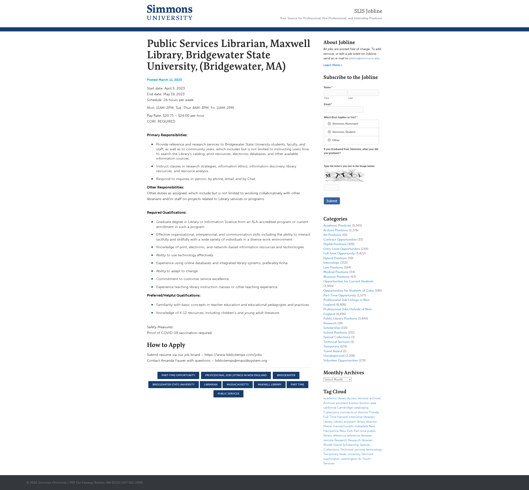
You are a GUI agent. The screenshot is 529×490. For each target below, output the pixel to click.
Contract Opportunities (340, 239)
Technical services (352, 449)
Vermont (367, 454)
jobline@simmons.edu (364, 58)
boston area (368, 403)
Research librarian (360, 440)
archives (375, 398)
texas (343, 454)
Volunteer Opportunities (340, 360)
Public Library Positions (340, 318)
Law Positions (333, 267)
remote (328, 440)
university (353, 454)
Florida (374, 412)
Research (330, 323)
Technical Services (336, 342)
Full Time (329, 417)
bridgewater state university (174, 384)
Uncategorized (333, 356)
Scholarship (331, 328)
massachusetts (238, 384)
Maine (327, 426)
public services (228, 393)
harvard (342, 417)
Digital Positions (335, 244)
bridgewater (286, 375)
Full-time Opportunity (339, 253)
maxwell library (269, 384)
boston (354, 403)
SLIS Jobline (368, 11)
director (363, 412)
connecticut (348, 412)
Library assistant (345, 421)
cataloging (361, 407)
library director (367, 421)
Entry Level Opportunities (341, 249)
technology (374, 449)
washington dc (351, 459)
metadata (361, 426)
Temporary (331, 346)
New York (346, 431)
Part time (297, 384)
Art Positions (332, 235)
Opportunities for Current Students (348, 281)
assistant (342, 403)
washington (331, 459)
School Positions (335, 332)
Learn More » (332, 65)
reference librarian (359, 435)
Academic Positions (337, 225)
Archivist (329, 403)
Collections (331, 412)
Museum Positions (336, 277)
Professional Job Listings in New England (236, 375)
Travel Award (332, 351)
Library (328, 421)
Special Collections (336, 337)
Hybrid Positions (335, 258)
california (329, 407)
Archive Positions (335, 230)
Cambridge (345, 407)
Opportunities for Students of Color (348, 290)
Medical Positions (335, 272)
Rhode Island (332, 445)
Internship (356, 417)
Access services (358, 398)
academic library (334, 398)
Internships (331, 263)
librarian (210, 384)
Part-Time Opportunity (178, 375)
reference (339, 435)
